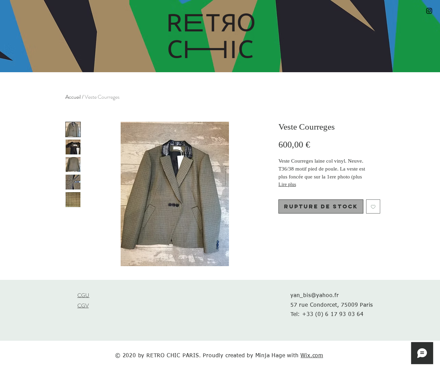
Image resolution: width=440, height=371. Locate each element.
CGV (83, 305)
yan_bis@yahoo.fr (314, 295)
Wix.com (311, 356)
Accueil (73, 97)
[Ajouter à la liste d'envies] (373, 206)
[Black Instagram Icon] (429, 11)
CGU (83, 295)
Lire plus (287, 184)
